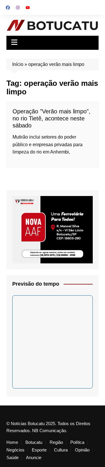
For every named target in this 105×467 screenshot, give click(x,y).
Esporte (39, 450)
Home (12, 442)
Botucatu (33, 442)
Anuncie (33, 457)
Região (56, 442)
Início (17, 64)
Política (77, 442)
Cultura (61, 450)
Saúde (12, 457)
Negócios (15, 450)
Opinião (82, 450)
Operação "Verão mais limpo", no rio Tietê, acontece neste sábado (51, 118)
